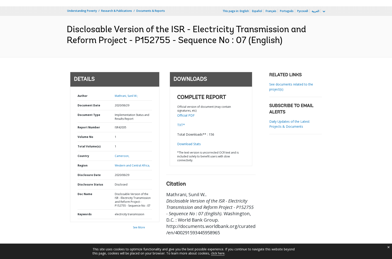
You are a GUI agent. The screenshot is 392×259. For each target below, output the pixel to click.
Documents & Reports (150, 11)
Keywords (85, 214)
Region (83, 165)
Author (83, 96)
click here (218, 253)
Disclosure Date (89, 175)
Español (257, 11)
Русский (302, 11)
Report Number (89, 127)
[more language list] (323, 11)
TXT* (181, 125)
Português (287, 11)
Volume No (85, 137)
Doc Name (85, 194)
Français (271, 11)
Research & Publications (116, 11)
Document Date (89, 105)
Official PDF (186, 115)
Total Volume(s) (89, 146)
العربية (315, 11)
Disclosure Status (90, 184)
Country (83, 156)
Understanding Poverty (82, 11)
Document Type (89, 115)
